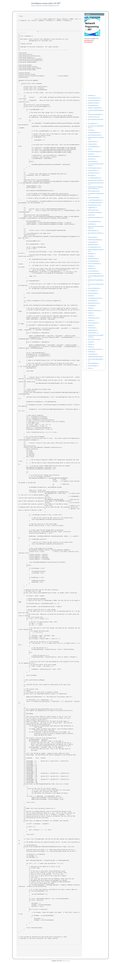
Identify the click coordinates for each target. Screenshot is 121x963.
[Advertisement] (91, 69)
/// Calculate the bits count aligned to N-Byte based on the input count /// (44, 685)
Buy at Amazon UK (88, 42)
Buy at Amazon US (88, 40)
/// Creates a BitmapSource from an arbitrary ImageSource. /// (39, 301)
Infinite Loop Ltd (65, 960)
